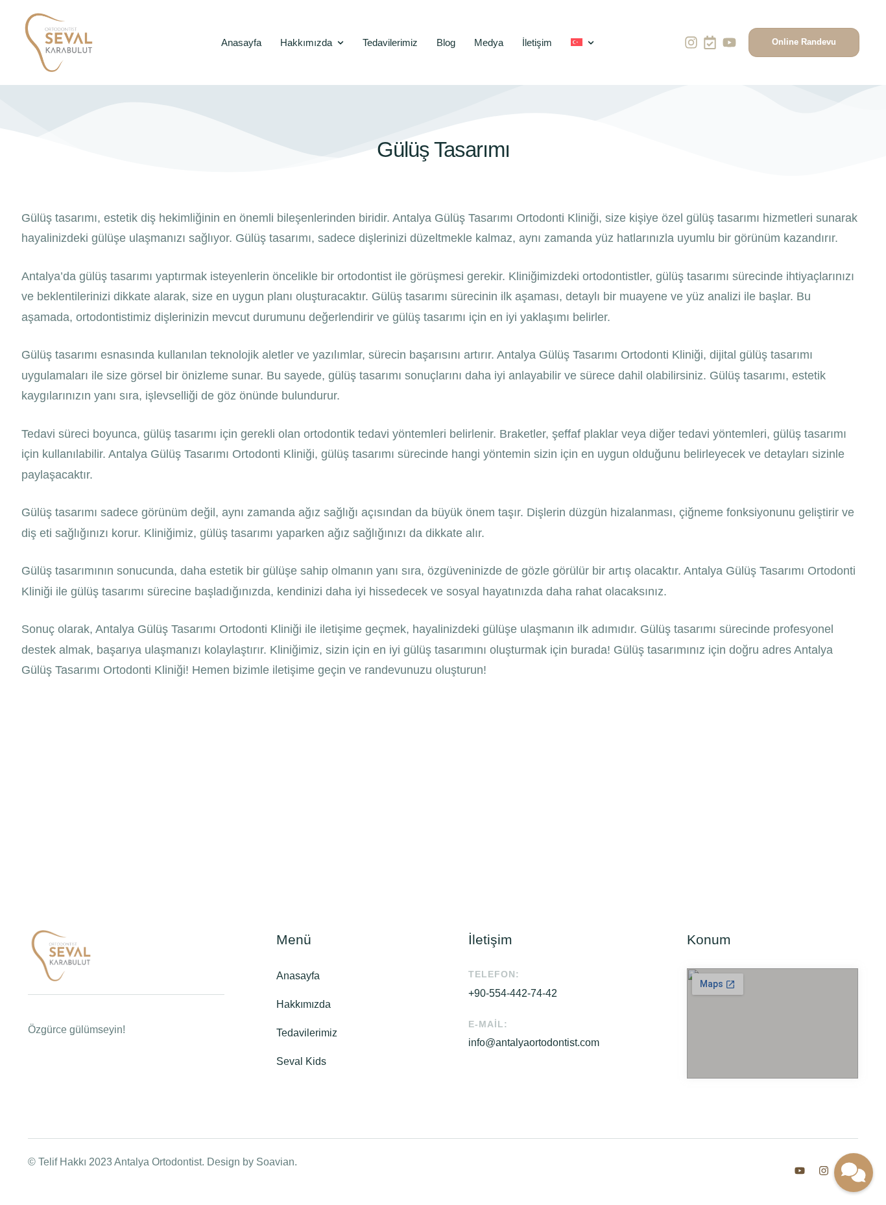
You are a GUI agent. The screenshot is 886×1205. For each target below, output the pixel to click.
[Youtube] (729, 42)
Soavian (275, 1161)
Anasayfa (298, 975)
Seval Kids (301, 1061)
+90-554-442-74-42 (512, 993)
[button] (803, 43)
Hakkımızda (303, 1004)
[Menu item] (582, 43)
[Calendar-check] (709, 42)
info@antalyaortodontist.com (533, 1042)
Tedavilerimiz (306, 1032)
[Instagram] (691, 42)
